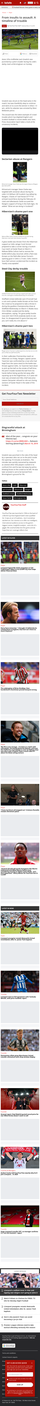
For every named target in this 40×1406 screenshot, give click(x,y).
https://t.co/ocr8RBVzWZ (17, 441)
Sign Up (20, 1385)
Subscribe (30, 2)
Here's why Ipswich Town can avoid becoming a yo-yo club (18, 1318)
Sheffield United (8, 494)
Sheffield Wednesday (24, 494)
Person (4, 12)
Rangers (28, 490)
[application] (20, 140)
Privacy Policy (26, 1391)
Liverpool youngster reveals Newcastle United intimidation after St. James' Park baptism (20, 1309)
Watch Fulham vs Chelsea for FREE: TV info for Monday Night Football (19, 1300)
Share (6, 54)
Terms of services (24, 409)
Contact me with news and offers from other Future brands (20, 1379)
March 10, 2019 (31, 443)
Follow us (24, 54)
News (4, 26)
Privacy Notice (26, 411)
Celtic (15, 485)
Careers (4, 1373)
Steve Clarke (7, 498)
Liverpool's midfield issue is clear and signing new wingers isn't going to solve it (20, 1291)
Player (10, 12)
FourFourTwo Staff (15, 26)
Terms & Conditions (18, 1393)
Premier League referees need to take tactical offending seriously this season (19, 1326)
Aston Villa (6, 485)
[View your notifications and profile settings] (20, 3)
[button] (2, 3)
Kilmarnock (18, 490)
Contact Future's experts (9, 1357)
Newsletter (34, 54)
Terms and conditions (9, 1353)
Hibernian (23, 485)
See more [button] (20, 451)
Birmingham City (20, 498)
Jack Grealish (7, 490)
